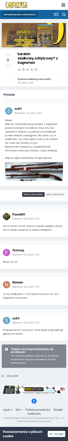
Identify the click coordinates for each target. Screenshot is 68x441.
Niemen (17, 282)
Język (7, 409)
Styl (18, 409)
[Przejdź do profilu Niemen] (6, 284)
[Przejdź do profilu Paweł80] (6, 216)
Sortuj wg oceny (33, 194)
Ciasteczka (34, 413)
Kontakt (58, 409)
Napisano (28, 113)
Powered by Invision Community (34, 421)
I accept (57, 433)
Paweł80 (18, 214)
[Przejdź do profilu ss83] (8, 111)
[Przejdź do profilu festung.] (6, 252)
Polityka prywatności (38, 409)
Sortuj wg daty (55, 194)
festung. (18, 250)
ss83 (47, 79)
